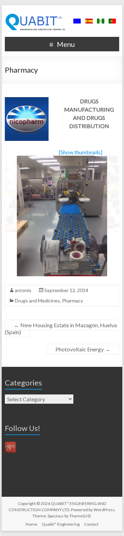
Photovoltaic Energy (82, 349)
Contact (91, 524)
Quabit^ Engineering (61, 524)
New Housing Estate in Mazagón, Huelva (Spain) (61, 328)
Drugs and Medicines (37, 300)
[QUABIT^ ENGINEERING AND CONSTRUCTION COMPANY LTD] (62, 13)
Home (31, 524)
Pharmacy (72, 300)
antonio (23, 290)
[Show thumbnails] (80, 152)
